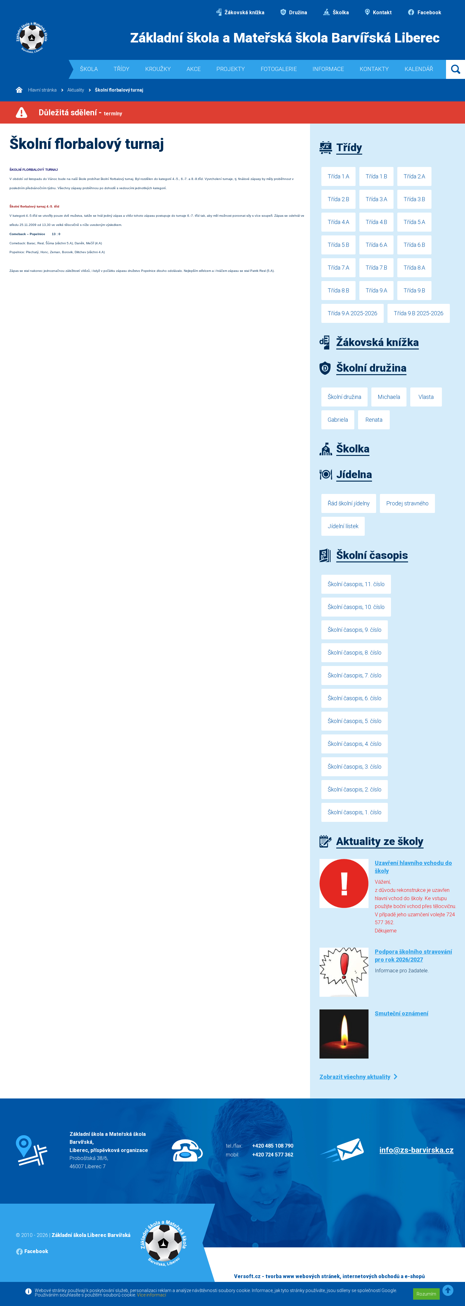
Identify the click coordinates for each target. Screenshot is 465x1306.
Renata (373, 419)
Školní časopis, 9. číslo (354, 629)
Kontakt (382, 13)
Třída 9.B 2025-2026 (418, 313)
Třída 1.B (376, 176)
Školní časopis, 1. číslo (354, 812)
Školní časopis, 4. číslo (354, 743)
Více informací (151, 1294)
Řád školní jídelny (349, 503)
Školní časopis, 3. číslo (354, 766)
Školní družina (344, 397)
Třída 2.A (414, 176)
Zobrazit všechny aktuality (354, 1076)
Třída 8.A (414, 267)
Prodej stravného (407, 503)
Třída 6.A (376, 244)
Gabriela (338, 419)
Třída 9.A (376, 290)
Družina (297, 13)
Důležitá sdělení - (80, 112)
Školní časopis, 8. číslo (354, 652)
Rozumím (426, 1293)
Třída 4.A (338, 222)
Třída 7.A (338, 267)
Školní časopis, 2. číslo (354, 789)
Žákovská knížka (243, 13)
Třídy (121, 69)
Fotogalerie (279, 69)
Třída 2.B (338, 199)
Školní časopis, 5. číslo (354, 721)
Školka (340, 13)
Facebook (428, 13)
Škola (89, 69)
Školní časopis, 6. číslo (354, 698)
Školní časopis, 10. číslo (356, 607)
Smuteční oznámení (401, 1013)
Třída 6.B (414, 244)
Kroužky (158, 69)
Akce (194, 69)
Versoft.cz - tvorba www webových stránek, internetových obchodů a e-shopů (329, 1276)
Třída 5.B (338, 244)
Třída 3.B (414, 199)
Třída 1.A (338, 176)
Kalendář (419, 69)
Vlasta (426, 397)
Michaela (389, 397)
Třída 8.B (338, 290)
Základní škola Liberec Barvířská (91, 1235)
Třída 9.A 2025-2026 (352, 313)
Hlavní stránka (42, 90)
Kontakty (374, 69)
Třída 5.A (414, 222)
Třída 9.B (414, 290)
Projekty (230, 69)
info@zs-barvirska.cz (417, 1150)
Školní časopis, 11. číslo (356, 584)
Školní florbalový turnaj (119, 90)
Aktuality (75, 90)
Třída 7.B (376, 267)
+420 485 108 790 (272, 1146)
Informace (328, 69)
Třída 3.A (376, 199)
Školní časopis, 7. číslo (354, 675)
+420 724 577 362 (272, 1155)
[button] (448, 1291)
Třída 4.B (376, 222)
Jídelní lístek (343, 526)
